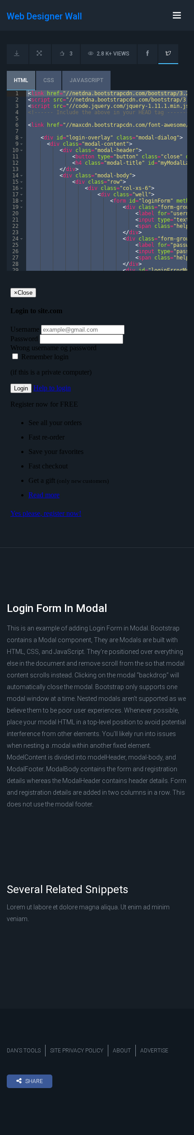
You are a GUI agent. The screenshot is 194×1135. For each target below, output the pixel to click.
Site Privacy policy (76, 1050)
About (122, 1050)
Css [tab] (48, 80)
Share (34, 1081)
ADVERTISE (154, 1050)
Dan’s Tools (24, 1050)
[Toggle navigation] (176, 15)
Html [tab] (21, 80)
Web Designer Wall (44, 16)
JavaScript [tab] (86, 80)
